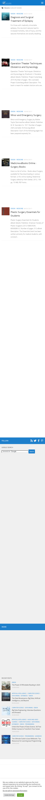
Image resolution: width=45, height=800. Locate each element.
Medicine (20, 14)
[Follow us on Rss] (31, 440)
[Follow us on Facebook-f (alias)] (38, 440)
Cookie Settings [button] (9, 795)
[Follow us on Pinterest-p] (42, 440)
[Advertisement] (22, 49)
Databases (24, 696)
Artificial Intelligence (19, 693)
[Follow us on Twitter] (35, 440)
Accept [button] (20, 795)
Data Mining (16, 696)
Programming (29, 724)
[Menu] (42, 2)
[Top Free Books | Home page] (8, 3)
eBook (13, 14)
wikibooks (38, 736)
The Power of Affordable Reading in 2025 (26, 685)
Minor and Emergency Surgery (26, 115)
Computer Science (34, 693)
